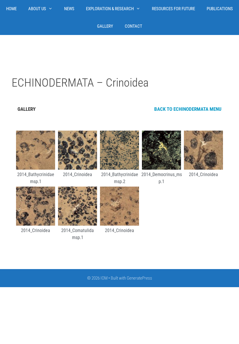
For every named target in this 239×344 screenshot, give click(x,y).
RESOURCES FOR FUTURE (173, 8)
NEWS (69, 8)
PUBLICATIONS (220, 8)
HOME (11, 8)
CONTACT (133, 26)
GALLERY (105, 26)
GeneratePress (139, 278)
